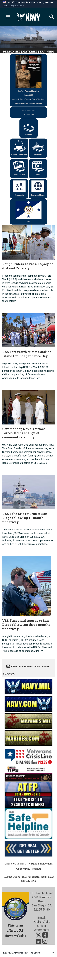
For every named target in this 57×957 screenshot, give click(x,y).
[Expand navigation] (7, 16)
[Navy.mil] (28, 685)
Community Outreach (19, 196)
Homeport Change (38, 195)
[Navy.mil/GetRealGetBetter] (28, 848)
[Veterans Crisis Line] (28, 755)
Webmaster (41, 929)
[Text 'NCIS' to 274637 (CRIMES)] (28, 794)
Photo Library (19, 175)
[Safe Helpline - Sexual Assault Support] (28, 823)
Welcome (28, 135)
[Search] (50, 16)
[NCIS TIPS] (28, 773)
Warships (38, 154)
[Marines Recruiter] (28, 737)
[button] (14, 5)
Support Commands (19, 154)
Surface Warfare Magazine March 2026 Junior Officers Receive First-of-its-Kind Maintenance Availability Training (28, 97)
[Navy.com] (28, 703)
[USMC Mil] (28, 720)
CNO (28, 221)
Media (38, 175)
